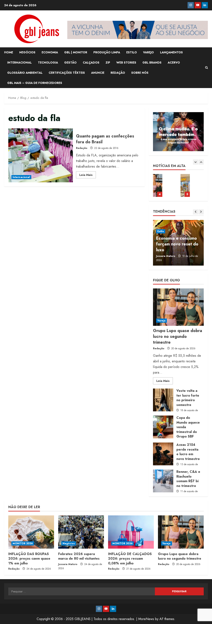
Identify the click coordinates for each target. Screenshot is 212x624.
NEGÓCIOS (27, 52)
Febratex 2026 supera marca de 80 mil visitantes (79, 556)
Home (8, 52)
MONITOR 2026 (23, 543)
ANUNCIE (97, 73)
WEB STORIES (126, 62)
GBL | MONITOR (75, 52)
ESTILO (131, 52)
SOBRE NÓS (139, 73)
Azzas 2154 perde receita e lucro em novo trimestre (163, 454)
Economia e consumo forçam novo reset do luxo (177, 244)
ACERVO (174, 62)
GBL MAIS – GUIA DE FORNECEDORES (34, 83)
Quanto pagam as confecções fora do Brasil (40, 155)
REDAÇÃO (118, 73)
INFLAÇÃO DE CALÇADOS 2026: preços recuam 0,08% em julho (130, 559)
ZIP (108, 62)
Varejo (161, 320)
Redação (81, 148)
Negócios (69, 543)
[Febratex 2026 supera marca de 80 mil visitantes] (81, 532)
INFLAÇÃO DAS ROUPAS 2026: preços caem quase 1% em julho (29, 559)
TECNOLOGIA (48, 62)
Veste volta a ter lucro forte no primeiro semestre (163, 400)
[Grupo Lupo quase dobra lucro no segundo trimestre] (178, 307)
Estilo (160, 231)
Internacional (21, 177)
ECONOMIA (50, 52)
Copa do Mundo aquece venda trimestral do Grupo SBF (163, 427)
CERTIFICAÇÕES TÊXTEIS (67, 73)
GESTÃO (70, 62)
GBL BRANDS (151, 62)
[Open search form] (206, 68)
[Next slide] (201, 162)
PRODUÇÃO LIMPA (106, 52)
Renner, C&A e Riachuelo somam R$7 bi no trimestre (163, 481)
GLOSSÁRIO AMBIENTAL (24, 73)
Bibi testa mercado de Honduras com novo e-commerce (185, 185)
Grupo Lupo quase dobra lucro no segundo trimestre (157, 185)
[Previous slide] (195, 162)
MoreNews (146, 619)
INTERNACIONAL (19, 62)
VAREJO (148, 52)
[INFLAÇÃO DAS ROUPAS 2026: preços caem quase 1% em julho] (31, 532)
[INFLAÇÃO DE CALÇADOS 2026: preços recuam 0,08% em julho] (131, 532)
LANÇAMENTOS (171, 52)
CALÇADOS (91, 62)
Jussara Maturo (165, 256)
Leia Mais (87, 175)
